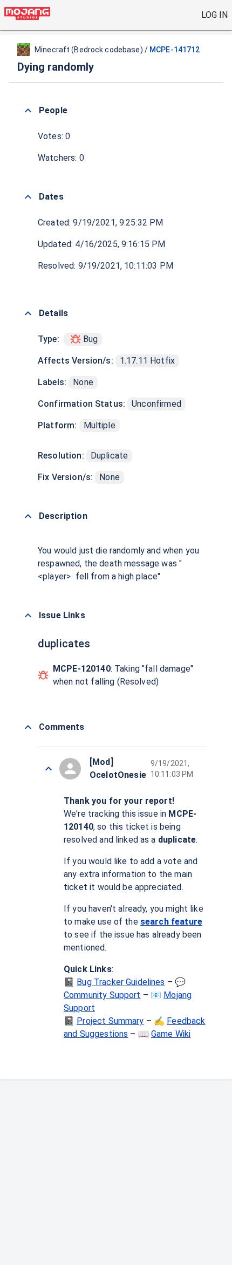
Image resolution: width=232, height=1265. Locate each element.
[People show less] (28, 110)
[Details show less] (28, 313)
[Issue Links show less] (28, 615)
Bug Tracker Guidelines (121, 982)
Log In (214, 15)
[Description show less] (28, 516)
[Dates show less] (28, 197)
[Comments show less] (28, 727)
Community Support (102, 995)
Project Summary (110, 1021)
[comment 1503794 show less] (48, 768)
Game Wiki (170, 1034)
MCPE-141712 (174, 49)
